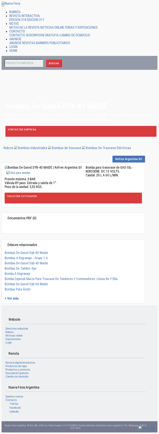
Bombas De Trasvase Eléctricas (108, 148)
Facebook (15, 407)
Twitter (14, 404)
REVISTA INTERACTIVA (24, 16)
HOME (13, 51)
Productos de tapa (16, 366)
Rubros (8, 148)
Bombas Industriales (33, 148)
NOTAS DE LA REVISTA (24, 27)
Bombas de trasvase (66, 148)
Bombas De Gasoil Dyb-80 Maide (26, 253)
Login (9, 342)
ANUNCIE (15, 39)
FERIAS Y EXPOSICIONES (81, 27)
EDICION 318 (17, 20)
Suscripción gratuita (17, 373)
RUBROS (14, 12)
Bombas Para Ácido (18, 289)
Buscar (54, 63)
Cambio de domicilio (17, 376)
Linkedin (14, 411)
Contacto (11, 400)
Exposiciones (13, 339)
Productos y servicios (18, 369)
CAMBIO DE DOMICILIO (75, 35)
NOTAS (14, 24)
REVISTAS (28, 43)
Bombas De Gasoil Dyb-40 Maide (26, 263)
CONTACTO (17, 31)
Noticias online (14, 335)
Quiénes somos (14, 396)
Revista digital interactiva (20, 362)
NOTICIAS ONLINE (52, 27)
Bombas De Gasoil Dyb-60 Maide (26, 284)
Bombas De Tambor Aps (20, 268)
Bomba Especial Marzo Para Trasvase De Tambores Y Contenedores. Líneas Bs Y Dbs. (61, 279)
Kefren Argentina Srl (128, 159)
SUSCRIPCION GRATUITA (42, 35)
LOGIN (13, 47)
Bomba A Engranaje (17, 274)
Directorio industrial (17, 328)
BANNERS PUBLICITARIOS (53, 43)
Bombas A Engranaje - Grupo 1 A (26, 258)
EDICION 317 (35, 20)
